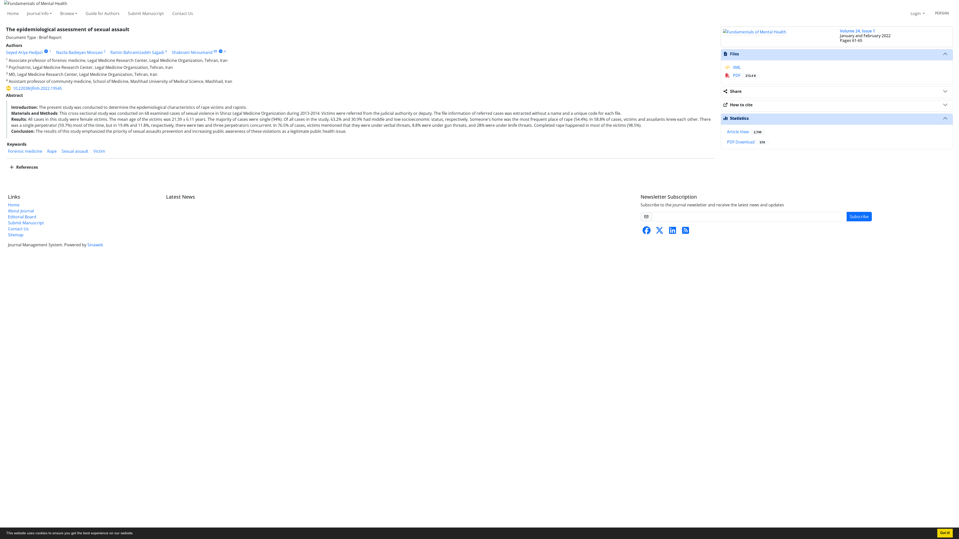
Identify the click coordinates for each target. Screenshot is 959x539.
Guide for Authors (103, 13)
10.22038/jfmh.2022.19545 (37, 88)
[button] (135, 534)
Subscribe (859, 216)
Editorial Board (22, 217)
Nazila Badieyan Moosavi (79, 52)
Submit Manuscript (146, 13)
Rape (52, 151)
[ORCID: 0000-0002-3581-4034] (46, 51)
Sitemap (15, 235)
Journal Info (38, 13)
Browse (67, 13)
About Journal (21, 211)
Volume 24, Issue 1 (857, 31)
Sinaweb (95, 245)
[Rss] (686, 232)
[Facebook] (647, 232)
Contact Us (182, 13)
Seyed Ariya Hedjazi (24, 52)
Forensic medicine (25, 151)
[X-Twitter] (660, 232)
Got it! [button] (945, 533)
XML (736, 67)
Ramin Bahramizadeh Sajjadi (137, 52)
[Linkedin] (673, 232)
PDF (744, 75)
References (26, 167)
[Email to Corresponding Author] (215, 51)
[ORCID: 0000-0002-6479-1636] (220, 51)
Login (916, 13)
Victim (99, 151)
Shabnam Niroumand (192, 52)
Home (13, 13)
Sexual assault (75, 151)
